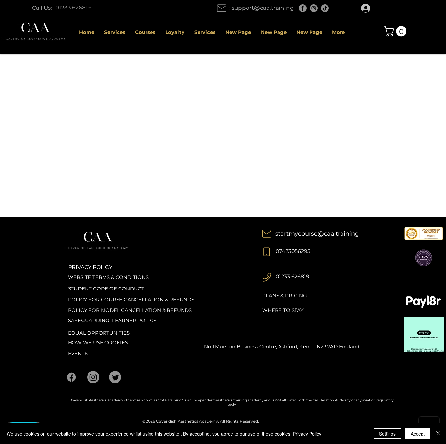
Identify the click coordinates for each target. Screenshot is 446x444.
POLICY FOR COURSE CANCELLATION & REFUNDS (131, 299)
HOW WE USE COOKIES (98, 342)
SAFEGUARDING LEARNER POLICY (112, 320)
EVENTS (78, 353)
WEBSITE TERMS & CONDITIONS (108, 277)
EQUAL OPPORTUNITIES (99, 333)
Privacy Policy (307, 433)
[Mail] (221, 8)
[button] (396, 31)
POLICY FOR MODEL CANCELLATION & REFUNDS (130, 310)
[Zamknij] (438, 433)
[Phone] (267, 252)
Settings (387, 433)
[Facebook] (303, 8)
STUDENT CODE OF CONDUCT (106, 289)
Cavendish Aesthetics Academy (187, 421)
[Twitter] (115, 377)
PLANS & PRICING (284, 295)
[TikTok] (325, 8)
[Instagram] (314, 8)
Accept (418, 433)
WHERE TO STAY (283, 310)
